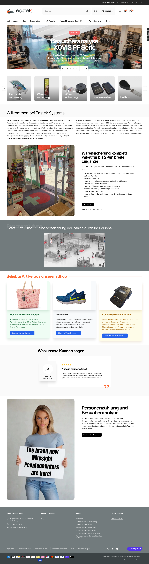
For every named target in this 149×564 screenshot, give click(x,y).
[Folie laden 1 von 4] (67, 68)
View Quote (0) (148, 35)
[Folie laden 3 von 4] (73, 68)
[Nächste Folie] (81, 68)
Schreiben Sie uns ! (117, 519)
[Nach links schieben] (4, 88)
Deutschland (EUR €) (109, 2)
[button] (135, 11)
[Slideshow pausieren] (86, 68)
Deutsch (123, 2)
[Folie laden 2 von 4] (70, 68)
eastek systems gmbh (111, 556)
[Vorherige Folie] (63, 68)
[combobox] (66, 11)
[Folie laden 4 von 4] (76, 68)
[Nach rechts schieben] (145, 88)
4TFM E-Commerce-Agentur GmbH (133, 559)
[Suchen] (87, 11)
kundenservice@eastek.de (18, 527)
